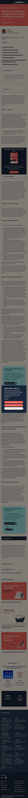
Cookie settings (14, 408)
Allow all (13, 402)
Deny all (13, 405)
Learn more (6, 398)
